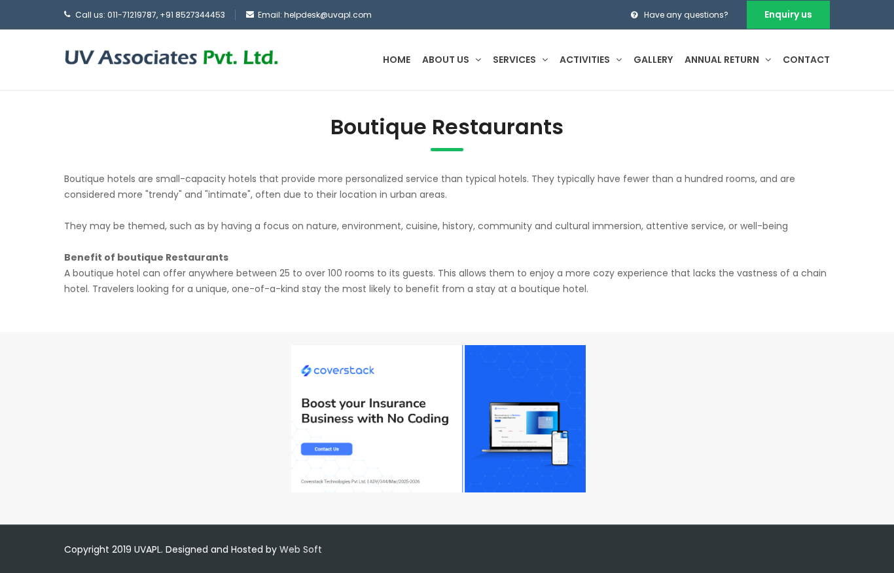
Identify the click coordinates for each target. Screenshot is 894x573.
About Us (446, 59)
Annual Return (723, 59)
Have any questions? (686, 14)
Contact (806, 59)
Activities (586, 59)
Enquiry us (788, 14)
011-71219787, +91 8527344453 (166, 14)
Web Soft (300, 549)
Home (396, 59)
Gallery (653, 59)
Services (515, 59)
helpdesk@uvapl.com (328, 14)
